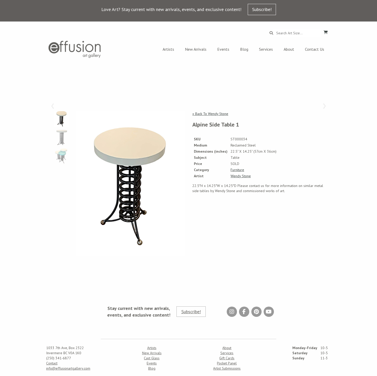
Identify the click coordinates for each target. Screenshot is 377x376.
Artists (168, 49)
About (289, 49)
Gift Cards (226, 358)
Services (266, 49)
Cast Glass (152, 358)
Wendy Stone (241, 176)
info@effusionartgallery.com (68, 368)
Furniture (237, 170)
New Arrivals (195, 49)
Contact (51, 363)
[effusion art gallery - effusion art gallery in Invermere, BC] (74, 49)
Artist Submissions (227, 368)
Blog (244, 49)
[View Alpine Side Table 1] (130, 183)
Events (223, 49)
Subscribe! (262, 9)
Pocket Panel (227, 363)
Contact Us (314, 49)
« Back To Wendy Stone (210, 113)
